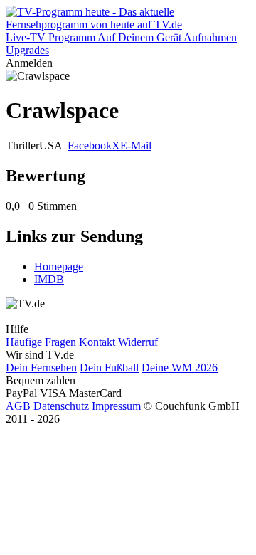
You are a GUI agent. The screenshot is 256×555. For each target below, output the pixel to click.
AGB (18, 406)
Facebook (90, 145)
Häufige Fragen (41, 342)
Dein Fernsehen (41, 367)
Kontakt (97, 342)
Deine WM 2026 (180, 367)
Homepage (58, 266)
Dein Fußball (109, 367)
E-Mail (135, 145)
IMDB (49, 279)
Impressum (116, 406)
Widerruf (138, 342)
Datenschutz (61, 406)
